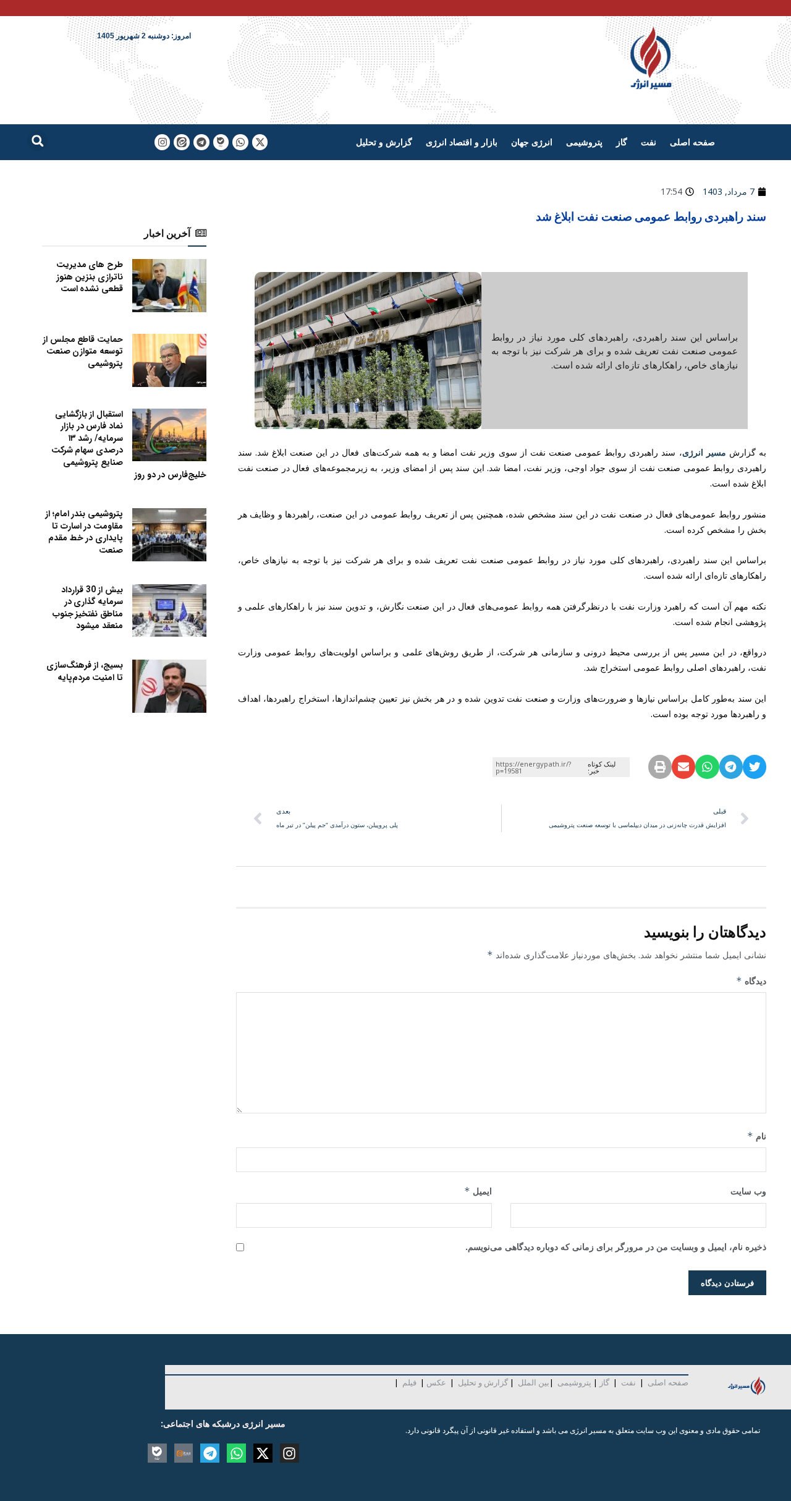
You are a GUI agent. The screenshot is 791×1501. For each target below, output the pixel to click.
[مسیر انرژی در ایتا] (182, 142)
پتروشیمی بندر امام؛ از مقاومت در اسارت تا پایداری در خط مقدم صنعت (84, 532)
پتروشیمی (584, 142)
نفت (648, 142)
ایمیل (478, 1191)
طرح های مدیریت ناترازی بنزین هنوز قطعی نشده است (89, 277)
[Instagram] (162, 142)
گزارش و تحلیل (384, 142)
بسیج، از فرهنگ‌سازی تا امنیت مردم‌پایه (84, 671)
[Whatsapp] (240, 142)
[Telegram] (201, 142)
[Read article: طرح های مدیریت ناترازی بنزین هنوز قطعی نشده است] (169, 285)
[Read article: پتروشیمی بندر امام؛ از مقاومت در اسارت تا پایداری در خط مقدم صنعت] (169, 534)
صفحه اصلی (692, 142)
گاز (621, 142)
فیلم (408, 1382)
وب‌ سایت (748, 1191)
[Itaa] (183, 1453)
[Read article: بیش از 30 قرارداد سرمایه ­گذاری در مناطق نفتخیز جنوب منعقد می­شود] (169, 610)
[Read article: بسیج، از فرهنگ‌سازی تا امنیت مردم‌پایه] (169, 686)
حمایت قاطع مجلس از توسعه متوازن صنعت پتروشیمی (83, 351)
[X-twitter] (260, 142)
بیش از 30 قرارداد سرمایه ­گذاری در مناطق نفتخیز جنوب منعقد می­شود (88, 608)
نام (756, 1136)
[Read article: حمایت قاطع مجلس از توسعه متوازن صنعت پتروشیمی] (169, 360)
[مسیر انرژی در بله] (221, 142)
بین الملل (533, 1382)
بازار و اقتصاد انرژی (461, 142)
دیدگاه (751, 981)
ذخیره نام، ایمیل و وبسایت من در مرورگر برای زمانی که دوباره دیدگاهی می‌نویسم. (615, 1246)
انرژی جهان (531, 142)
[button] (37, 140)
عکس (436, 1382)
